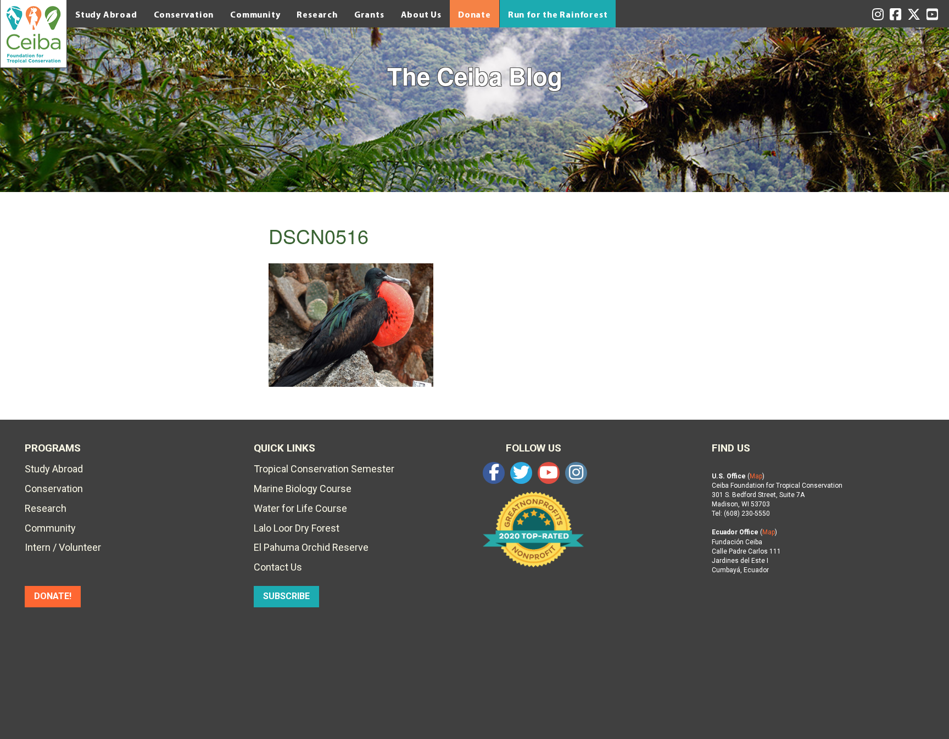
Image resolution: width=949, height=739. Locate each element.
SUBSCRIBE (286, 596)
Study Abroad (106, 14)
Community (255, 14)
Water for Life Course (300, 508)
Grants (369, 14)
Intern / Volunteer (63, 547)
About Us (421, 14)
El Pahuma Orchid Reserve (311, 547)
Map (756, 476)
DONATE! (52, 596)
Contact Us (278, 567)
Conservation (184, 14)
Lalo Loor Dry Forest (296, 528)
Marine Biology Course (302, 488)
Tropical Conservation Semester (324, 469)
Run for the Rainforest (558, 14)
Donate (474, 14)
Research (317, 14)
